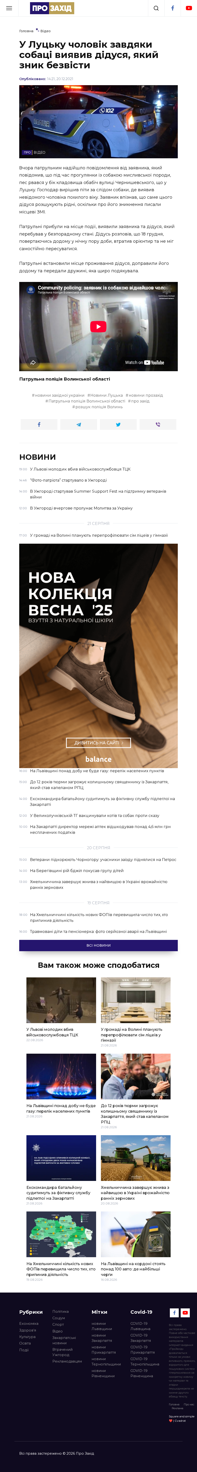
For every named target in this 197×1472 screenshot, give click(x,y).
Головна (174, 1404)
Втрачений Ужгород (62, 1352)
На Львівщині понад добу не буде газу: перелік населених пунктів (61, 1108)
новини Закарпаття (102, 1338)
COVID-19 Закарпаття (140, 1338)
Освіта (25, 1343)
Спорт (58, 1324)
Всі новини (98, 945)
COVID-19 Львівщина (140, 1326)
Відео (57, 1331)
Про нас (189, 1404)
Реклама (177, 1408)
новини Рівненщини (103, 1373)
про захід (140, 401)
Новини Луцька (106, 395)
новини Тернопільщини (106, 1361)
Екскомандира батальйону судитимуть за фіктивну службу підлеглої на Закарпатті (58, 1192)
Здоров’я (27, 1330)
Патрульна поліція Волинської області (87, 401)
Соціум (58, 1318)
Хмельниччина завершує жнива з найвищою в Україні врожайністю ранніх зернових (135, 1192)
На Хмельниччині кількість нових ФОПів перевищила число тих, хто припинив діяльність (61, 1269)
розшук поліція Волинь (99, 407)
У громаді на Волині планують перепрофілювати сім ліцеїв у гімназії (131, 1035)
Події (24, 1350)
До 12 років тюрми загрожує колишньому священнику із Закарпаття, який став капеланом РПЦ (135, 1113)
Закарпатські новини (64, 1340)
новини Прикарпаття (104, 1350)
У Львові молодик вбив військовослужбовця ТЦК (52, 1032)
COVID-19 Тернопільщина (144, 1361)
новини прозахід (146, 395)
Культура (27, 1337)
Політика (60, 1311)
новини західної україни (60, 395)
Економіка (28, 1323)
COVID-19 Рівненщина (141, 1373)
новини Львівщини (102, 1326)
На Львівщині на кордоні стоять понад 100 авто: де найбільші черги (133, 1269)
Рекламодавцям (67, 1361)
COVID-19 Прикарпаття (142, 1350)
